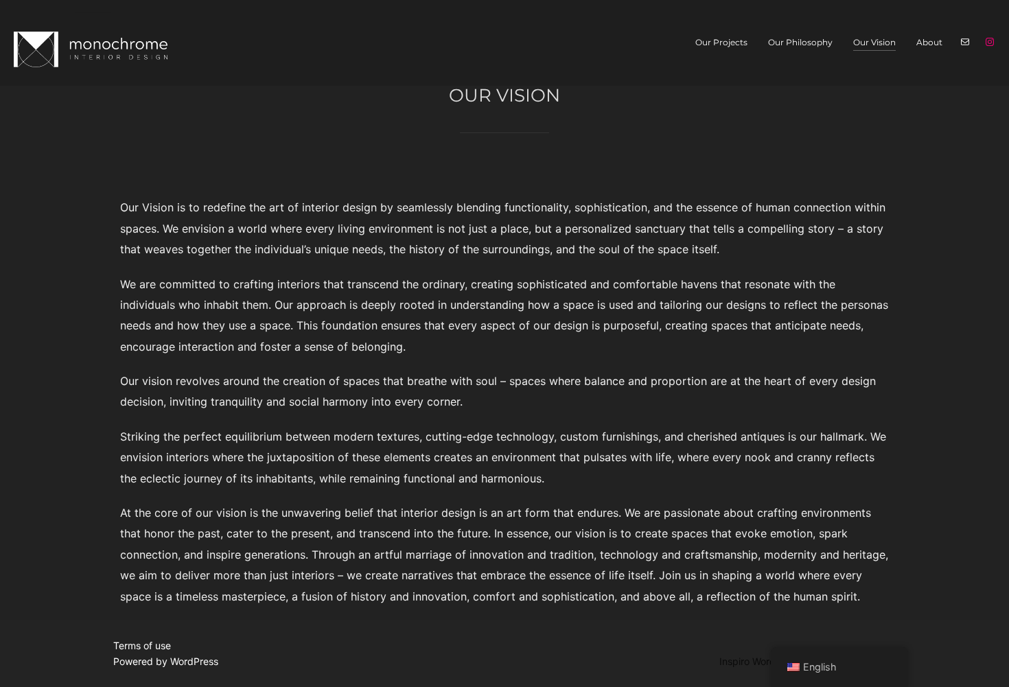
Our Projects (721, 42)
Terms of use (142, 645)
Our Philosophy (800, 42)
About (929, 42)
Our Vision (874, 42)
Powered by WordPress (165, 661)
